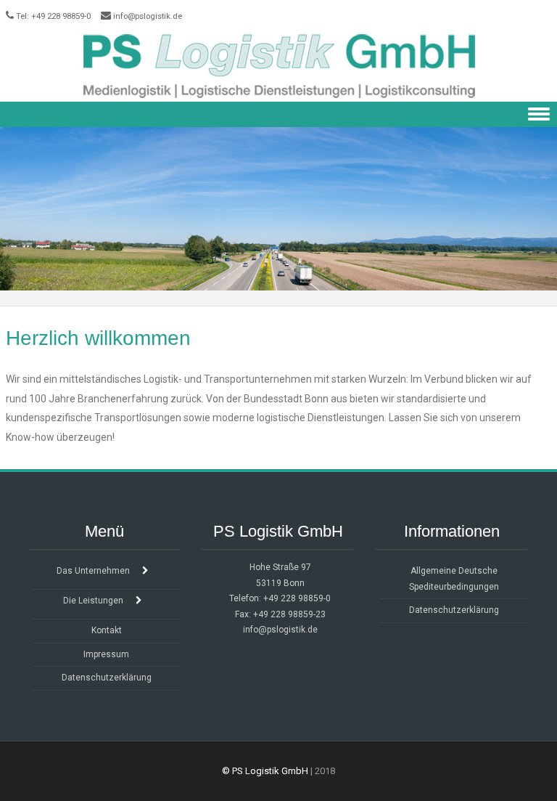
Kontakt (106, 630)
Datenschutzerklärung (107, 677)
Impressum (106, 654)
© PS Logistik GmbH (265, 770)
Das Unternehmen (93, 571)
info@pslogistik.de (147, 16)
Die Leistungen (93, 600)
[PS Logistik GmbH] (278, 65)
